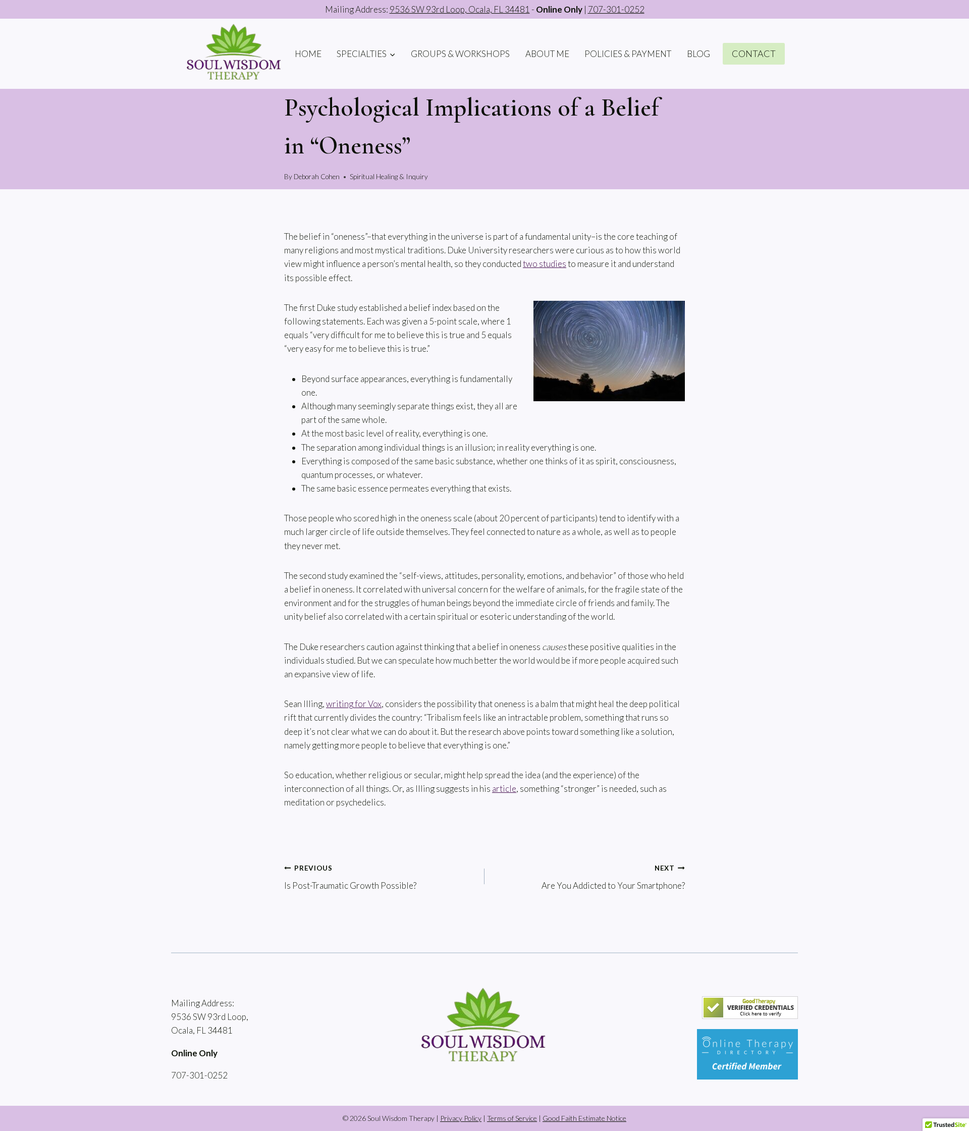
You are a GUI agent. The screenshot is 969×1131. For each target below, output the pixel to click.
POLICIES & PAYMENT (627, 53)
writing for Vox (354, 703)
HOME (308, 53)
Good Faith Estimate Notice (584, 1118)
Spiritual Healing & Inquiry (389, 177)
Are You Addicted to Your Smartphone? (613, 877)
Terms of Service (512, 1118)
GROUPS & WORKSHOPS (460, 53)
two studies (544, 263)
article (504, 788)
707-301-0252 (616, 9)
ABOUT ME (547, 53)
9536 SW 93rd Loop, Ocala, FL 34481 (460, 9)
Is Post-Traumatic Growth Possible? (350, 877)
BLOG (698, 53)
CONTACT (754, 53)
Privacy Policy (460, 1118)
